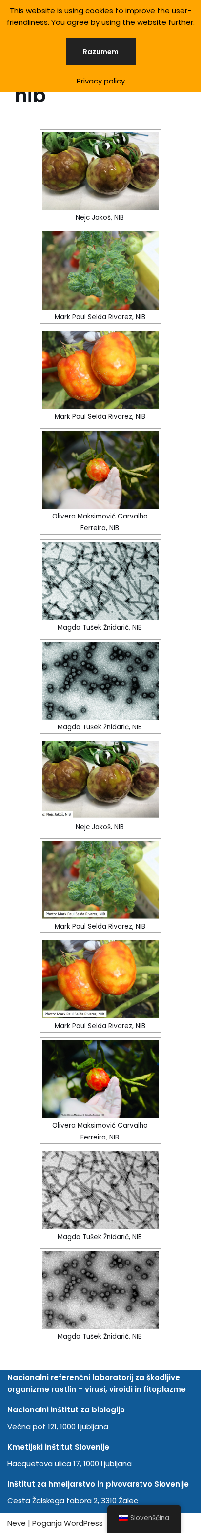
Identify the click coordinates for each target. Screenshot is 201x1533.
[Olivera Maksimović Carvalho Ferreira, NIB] (100, 470)
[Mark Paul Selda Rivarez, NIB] (100, 270)
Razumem (101, 52)
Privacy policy (101, 81)
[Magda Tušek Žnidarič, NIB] (100, 581)
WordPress (83, 1523)
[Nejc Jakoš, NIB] (100, 171)
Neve (16, 1523)
